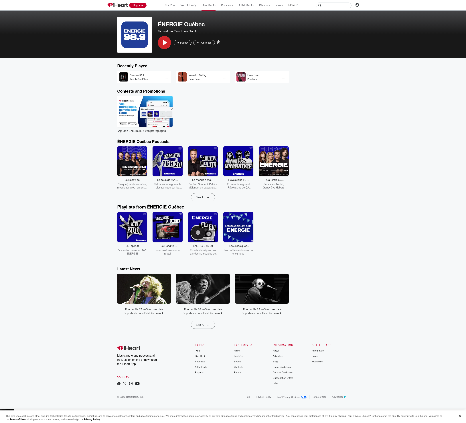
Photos (237, 372)
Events (237, 361)
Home (315, 356)
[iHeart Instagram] (131, 384)
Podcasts (227, 5)
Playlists (264, 5)
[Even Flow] (241, 77)
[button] (164, 42)
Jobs (275, 383)
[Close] (460, 416)
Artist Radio (246, 5)
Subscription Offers (283, 378)
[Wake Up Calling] (182, 77)
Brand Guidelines (282, 367)
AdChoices (337, 396)
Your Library (188, 5)
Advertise (278, 356)
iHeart (198, 350)
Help (248, 396)
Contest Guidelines (283, 372)
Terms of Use (319, 396)
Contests (238, 367)
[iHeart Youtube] (137, 384)
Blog (275, 361)
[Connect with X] (124, 384)
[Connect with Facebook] (119, 384)
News (279, 5)
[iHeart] (117, 5)
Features (238, 356)
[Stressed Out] (123, 77)
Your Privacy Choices (288, 397)
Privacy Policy (263, 396)
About (276, 350)
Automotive (318, 350)
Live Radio (209, 5)
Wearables (317, 361)
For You (170, 5)
